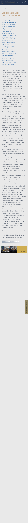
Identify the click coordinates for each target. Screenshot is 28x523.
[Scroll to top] (25, 520)
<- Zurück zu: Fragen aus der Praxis (11, 241)
